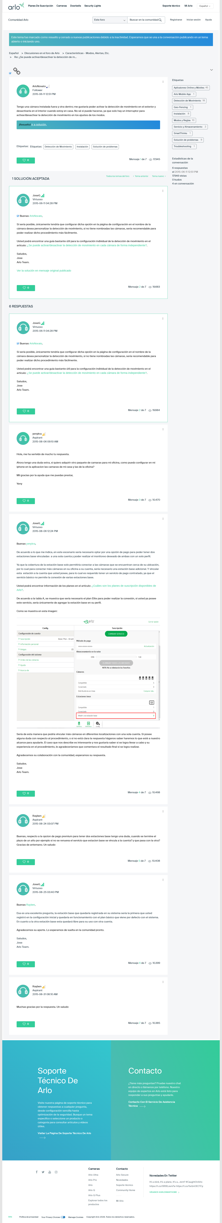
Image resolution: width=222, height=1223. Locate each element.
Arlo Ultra (93, 1175)
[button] (163, 81)
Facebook (37, 1172)
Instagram (56, 1172)
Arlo (90, 1185)
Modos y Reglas (182, 120)
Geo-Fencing (181, 107)
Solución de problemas (105, 147)
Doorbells (75, 6)
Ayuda (208, 20)
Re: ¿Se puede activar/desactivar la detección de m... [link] (45, 57)
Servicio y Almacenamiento (188, 127)
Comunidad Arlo (18, 20)
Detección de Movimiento (58, 147)
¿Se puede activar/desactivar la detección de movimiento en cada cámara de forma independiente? (87, 245)
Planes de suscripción (40, 6)
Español (14, 53)
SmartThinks (180, 133)
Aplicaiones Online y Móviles (189, 88)
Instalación (82, 147)
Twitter (43, 1172)
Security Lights (92, 6)
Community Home (125, 1190)
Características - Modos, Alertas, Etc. (87, 53)
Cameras (61, 6)
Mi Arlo (188, 6)
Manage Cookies (75, 1217)
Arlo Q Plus (94, 1195)
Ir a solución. (39, 124)
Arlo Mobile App (182, 94)
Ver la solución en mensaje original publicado (44, 270)
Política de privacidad (28, 1217)
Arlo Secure (122, 1175)
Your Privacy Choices (50, 1217)
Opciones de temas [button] (211, 71)
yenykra (30, 543)
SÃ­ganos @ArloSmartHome (163, 1192)
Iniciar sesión (194, 20)
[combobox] (146, 20)
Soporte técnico (171, 6)
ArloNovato (35, 216)
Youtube (49, 1172)
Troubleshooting (182, 146)
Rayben (30, 904)
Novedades (122, 1180)
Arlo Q (91, 1190)
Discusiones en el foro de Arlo (42, 53)
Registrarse (176, 20)
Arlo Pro (92, 1180)
